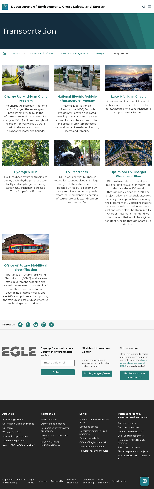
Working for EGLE (11, 432)
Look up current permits (130, 435)
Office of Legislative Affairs (93, 442)
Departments (119, 481)
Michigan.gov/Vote (97, 373)
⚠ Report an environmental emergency (55, 429)
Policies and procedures (91, 446)
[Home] (4, 53)
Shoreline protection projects (133, 451)
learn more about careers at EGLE (133, 363)
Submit (58, 372)
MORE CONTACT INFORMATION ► (50, 444)
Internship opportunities (15, 436)
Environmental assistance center (54, 437)
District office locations (53, 423)
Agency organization (13, 419)
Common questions (128, 427)
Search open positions (14, 440)
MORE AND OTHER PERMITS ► (134, 457)
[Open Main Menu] (150, 7)
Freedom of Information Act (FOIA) (94, 421)
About (16, 53)
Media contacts (49, 419)
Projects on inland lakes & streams (131, 441)
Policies (43, 481)
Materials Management (74, 53)
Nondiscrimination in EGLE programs (93, 432)
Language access (88, 426)
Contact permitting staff (130, 431)
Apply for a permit (127, 423)
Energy (99, 53)
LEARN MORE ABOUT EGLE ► (19, 444)
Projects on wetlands (129, 447)
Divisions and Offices (40, 53)
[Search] (144, 7)
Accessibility (57, 481)
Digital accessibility (89, 438)
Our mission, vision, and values (18, 423)
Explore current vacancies (134, 375)
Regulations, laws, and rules (93, 450)
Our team (7, 428)
